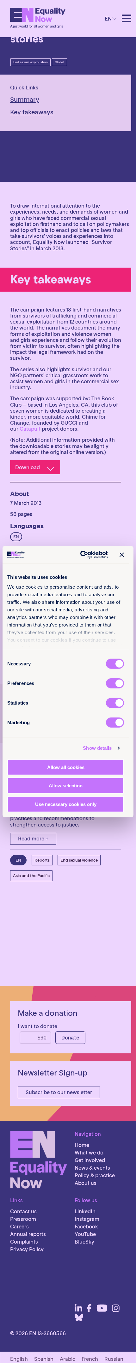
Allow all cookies (65, 767)
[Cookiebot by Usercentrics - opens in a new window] (81, 555)
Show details (97, 748)
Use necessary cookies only (65, 804)
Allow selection (66, 785)
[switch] (115, 683)
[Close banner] (122, 555)
